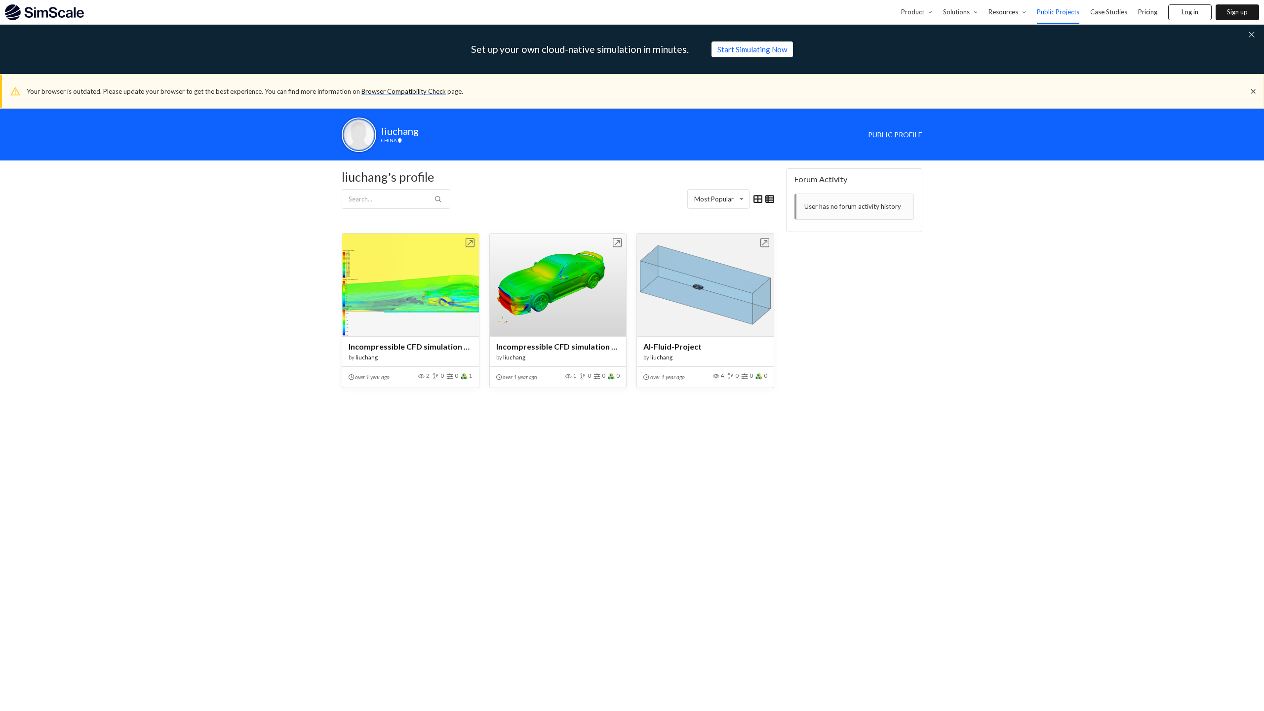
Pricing (1147, 12)
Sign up (1237, 12)
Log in (1190, 12)
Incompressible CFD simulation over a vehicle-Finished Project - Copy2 (411, 346)
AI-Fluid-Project (672, 346)
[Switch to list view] (769, 199)
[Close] (1253, 91)
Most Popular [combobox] (714, 199)
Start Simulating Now (752, 49)
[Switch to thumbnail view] (757, 199)
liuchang (367, 357)
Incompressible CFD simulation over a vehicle (558, 346)
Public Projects (1058, 12)
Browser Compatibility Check (403, 91)
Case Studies (1108, 12)
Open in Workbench (470, 243)
